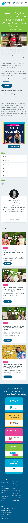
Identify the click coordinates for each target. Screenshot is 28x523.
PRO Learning (4, 485)
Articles (3, 498)
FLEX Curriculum (4, 482)
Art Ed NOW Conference (5, 489)
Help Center (5, 518)
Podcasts (4, 503)
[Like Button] (2, 184)
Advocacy (14, 10)
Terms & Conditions (17, 498)
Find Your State (16, 495)
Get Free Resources (14, 146)
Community (4, 496)
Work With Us (16, 486)
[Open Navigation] (26, 3)
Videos (3, 500)
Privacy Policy (16, 500)
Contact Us (15, 483)
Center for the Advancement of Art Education (17, 492)
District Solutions (4, 493)
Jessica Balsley (10, 29)
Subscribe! (7, 85)
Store (13, 488)
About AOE (15, 481)
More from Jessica (14, 219)
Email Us (3, 516)
